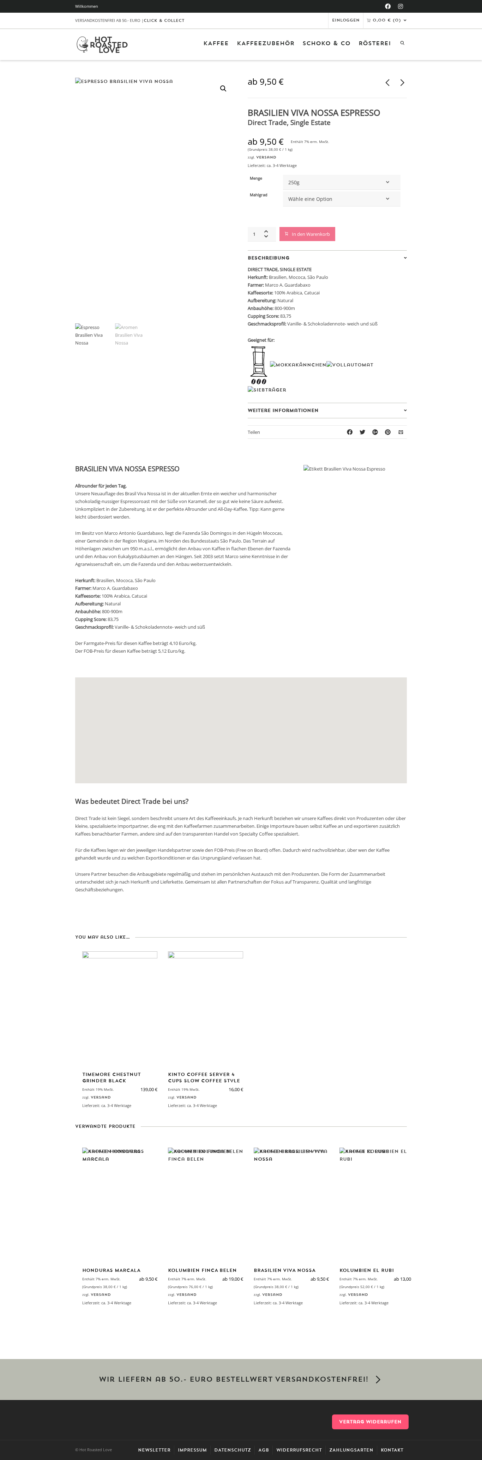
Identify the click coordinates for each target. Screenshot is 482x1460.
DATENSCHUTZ (232, 1450)
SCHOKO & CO (326, 43)
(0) (387, 20)
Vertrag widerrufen (370, 1421)
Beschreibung (268, 258)
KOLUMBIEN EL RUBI (366, 1270)
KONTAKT (392, 1450)
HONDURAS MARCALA (111, 1270)
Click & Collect (164, 21)
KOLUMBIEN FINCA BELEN (202, 1270)
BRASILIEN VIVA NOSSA (284, 1270)
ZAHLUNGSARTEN (351, 1450)
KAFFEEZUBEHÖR (265, 43)
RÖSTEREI (375, 43)
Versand (266, 157)
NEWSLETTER (154, 1450)
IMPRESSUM (192, 1450)
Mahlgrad (258, 194)
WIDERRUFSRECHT (299, 1450)
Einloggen (346, 20)
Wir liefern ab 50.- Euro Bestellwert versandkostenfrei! (233, 1379)
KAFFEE (216, 43)
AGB (263, 1450)
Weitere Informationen (283, 410)
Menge (256, 178)
